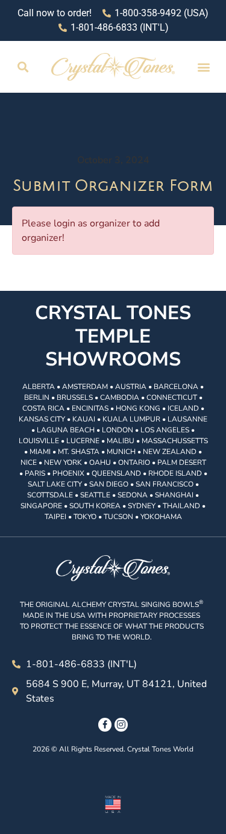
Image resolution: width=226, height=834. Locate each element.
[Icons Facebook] (104, 724)
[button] (23, 67)
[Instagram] (121, 724)
